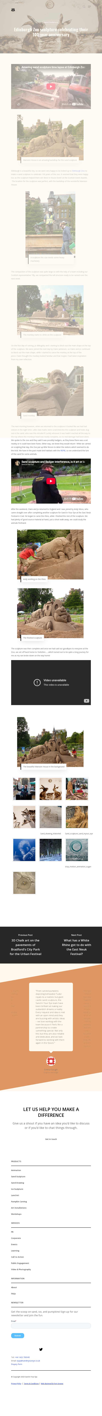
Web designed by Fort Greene (52, 1383)
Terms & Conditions (31, 1383)
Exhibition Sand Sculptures (23, 909)
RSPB (63, 450)
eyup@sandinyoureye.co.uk (28, 1360)
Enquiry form (16, 1364)
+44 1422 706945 (22, 1357)
